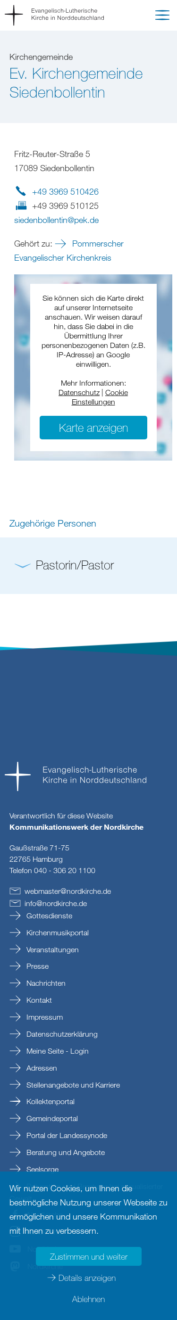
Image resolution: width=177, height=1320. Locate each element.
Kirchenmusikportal (57, 932)
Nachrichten (45, 983)
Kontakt (38, 1000)
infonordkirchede (56, 903)
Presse (37, 966)
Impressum (44, 1017)
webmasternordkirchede (68, 891)
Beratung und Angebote (65, 1152)
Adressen (41, 1068)
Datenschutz (79, 392)
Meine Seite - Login (57, 1051)
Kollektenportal (50, 1101)
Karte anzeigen (93, 427)
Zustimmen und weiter (88, 1256)
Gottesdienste (48, 915)
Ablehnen (88, 1299)
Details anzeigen (87, 1277)
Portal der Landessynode (66, 1135)
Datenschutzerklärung (61, 1034)
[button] (162, 17)
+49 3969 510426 (65, 191)
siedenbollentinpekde (56, 219)
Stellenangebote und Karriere (72, 1085)
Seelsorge (42, 1169)
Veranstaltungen (52, 949)
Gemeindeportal (51, 1118)
